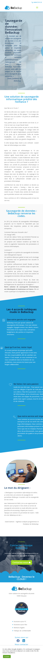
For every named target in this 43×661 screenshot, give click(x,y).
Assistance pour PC (20, 621)
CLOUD (21, 579)
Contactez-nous (20, 562)
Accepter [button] (7, 656)
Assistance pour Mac (20, 624)
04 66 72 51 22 (37, 2)
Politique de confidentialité (22, 631)
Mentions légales (19, 628)
